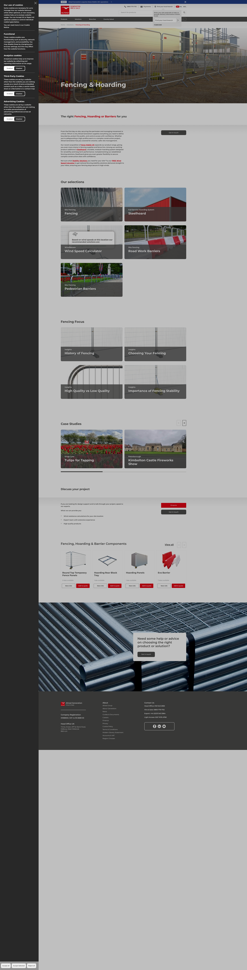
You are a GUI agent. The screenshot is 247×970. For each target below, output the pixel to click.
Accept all (5, 966)
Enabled (10, 68)
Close (35, 2)
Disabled (19, 68)
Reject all (31, 966)
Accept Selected (19, 966)
